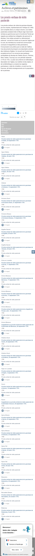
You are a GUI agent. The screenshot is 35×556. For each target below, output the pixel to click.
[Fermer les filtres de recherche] (33, 252)
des (14, 9)
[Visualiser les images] (2, 147)
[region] (17, 92)
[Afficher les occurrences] (30, 76)
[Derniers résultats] (26, 113)
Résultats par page (14, 117)
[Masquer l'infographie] (33, 76)
